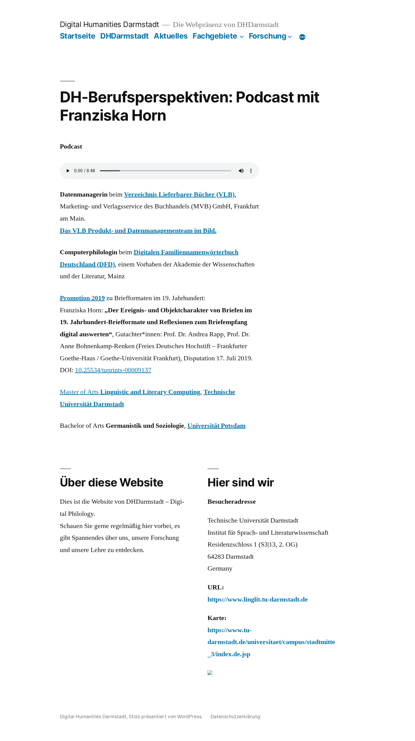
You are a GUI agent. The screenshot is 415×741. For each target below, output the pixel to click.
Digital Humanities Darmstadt (109, 24)
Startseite (77, 35)
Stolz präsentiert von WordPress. (166, 716)
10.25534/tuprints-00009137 (113, 370)
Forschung (267, 35)
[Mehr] (302, 37)
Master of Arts (130, 392)
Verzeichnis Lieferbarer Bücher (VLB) (179, 194)
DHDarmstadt (124, 35)
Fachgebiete (215, 35)
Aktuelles (171, 35)
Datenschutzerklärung (235, 716)
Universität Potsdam (216, 425)
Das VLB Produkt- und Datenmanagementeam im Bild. (138, 230)
